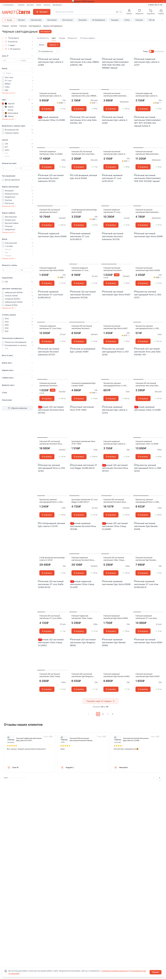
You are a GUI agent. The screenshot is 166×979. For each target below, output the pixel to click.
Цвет (54, 38)
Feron (160, 334)
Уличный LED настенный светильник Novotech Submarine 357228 (81, 327)
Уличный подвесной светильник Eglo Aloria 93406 (51, 269)
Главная (5, 26)
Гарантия (21, 5)
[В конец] (112, 714)
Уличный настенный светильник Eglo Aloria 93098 (147, 269)
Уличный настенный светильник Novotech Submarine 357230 (112, 269)
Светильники (36, 20)
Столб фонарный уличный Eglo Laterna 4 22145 (52, 559)
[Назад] (93, 714)
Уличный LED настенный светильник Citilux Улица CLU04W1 (113, 559)
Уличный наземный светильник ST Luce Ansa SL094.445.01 (146, 617)
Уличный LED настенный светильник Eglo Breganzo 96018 (82, 675)
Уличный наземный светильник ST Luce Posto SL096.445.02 (50, 327)
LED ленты (153, 20)
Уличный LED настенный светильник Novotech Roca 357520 (50, 442)
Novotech (62, 218)
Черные (52, 45)
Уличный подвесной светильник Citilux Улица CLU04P (81, 617)
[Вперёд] (108, 714)
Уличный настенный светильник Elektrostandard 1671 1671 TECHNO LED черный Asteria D (148, 152)
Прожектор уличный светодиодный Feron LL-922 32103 (50, 500)
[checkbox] (3, 38)
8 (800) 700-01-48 (155, 5)
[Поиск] (120, 12)
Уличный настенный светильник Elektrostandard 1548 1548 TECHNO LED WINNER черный (114, 94)
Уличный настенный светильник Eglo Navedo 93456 (145, 559)
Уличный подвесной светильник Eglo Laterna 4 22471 (146, 94)
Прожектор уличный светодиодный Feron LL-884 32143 (147, 500)
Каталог (14, 26)
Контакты (47, 5)
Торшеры (115, 20)
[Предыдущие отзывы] (153, 777)
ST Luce (127, 218)
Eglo (64, 100)
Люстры (21, 20)
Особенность (43, 38)
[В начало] (88, 714)
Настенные (52, 20)
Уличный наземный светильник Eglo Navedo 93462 (116, 675)
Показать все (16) (8, 206)
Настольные (67, 20)
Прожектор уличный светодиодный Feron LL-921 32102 (114, 384)
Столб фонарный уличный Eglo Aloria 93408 (84, 211)
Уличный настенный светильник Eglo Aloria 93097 (147, 675)
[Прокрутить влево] (158, 20)
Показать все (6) (8, 258)
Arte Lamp (94, 100)
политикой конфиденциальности (115, 971)
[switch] (151, 51)
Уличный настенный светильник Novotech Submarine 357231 (48, 384)
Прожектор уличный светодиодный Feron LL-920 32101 (147, 327)
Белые (41, 45)
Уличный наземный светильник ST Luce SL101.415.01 (111, 211)
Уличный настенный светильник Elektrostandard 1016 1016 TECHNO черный (146, 211)
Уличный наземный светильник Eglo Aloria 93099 (115, 617)
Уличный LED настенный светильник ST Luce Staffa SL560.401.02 (50, 617)
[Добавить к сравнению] (65, 64)
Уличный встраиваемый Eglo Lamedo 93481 (83, 384)
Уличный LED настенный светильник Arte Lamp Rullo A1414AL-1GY (146, 384)
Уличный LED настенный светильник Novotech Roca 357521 (114, 500)
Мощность (72, 38)
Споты (127, 20)
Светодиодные (35, 26)
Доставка (30, 5)
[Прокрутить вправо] (162, 20)
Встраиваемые (98, 20)
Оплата (38, 5)
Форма (62, 38)
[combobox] (88, 12)
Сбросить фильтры (19, 408)
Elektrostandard (125, 101)
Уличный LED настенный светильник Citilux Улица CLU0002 (49, 675)
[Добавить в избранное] (65, 59)
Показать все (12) (8, 93)
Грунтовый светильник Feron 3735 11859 (83, 442)
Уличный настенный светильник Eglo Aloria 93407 (115, 327)
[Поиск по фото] (117, 12)
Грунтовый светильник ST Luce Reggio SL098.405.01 (84, 500)
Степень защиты (87, 38)
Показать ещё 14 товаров (99, 701)
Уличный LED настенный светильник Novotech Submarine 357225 (49, 211)
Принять (155, 972)
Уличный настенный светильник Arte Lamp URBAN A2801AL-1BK (83, 94)
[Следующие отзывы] (159, 777)
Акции (9, 20)
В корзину (47, 108)
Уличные (139, 20)
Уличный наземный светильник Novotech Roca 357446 (82, 559)
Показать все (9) (8, 119)
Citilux (63, 160)
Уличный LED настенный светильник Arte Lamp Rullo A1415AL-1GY (82, 152)
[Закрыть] (163, 1)
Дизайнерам (57, 5)
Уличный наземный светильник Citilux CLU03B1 (146, 442)
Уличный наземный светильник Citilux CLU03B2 (50, 152)
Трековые (82, 20)
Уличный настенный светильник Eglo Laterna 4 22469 (50, 94)
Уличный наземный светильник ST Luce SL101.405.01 (79, 269)
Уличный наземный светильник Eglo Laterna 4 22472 (114, 442)
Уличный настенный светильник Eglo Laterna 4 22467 (114, 152)
